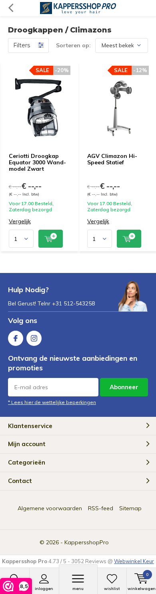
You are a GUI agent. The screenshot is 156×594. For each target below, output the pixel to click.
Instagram (34, 338)
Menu (78, 588)
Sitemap (130, 508)
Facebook (15, 338)
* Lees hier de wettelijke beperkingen (52, 402)
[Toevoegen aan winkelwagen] (50, 239)
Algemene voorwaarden (50, 508)
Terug (10, 8)
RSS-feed (100, 508)
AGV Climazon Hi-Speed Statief (112, 159)
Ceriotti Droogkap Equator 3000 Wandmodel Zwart (37, 162)
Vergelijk (20, 221)
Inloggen (44, 588)
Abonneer (124, 387)
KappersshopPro (86, 542)
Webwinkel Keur (134, 561)
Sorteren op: (73, 45)
